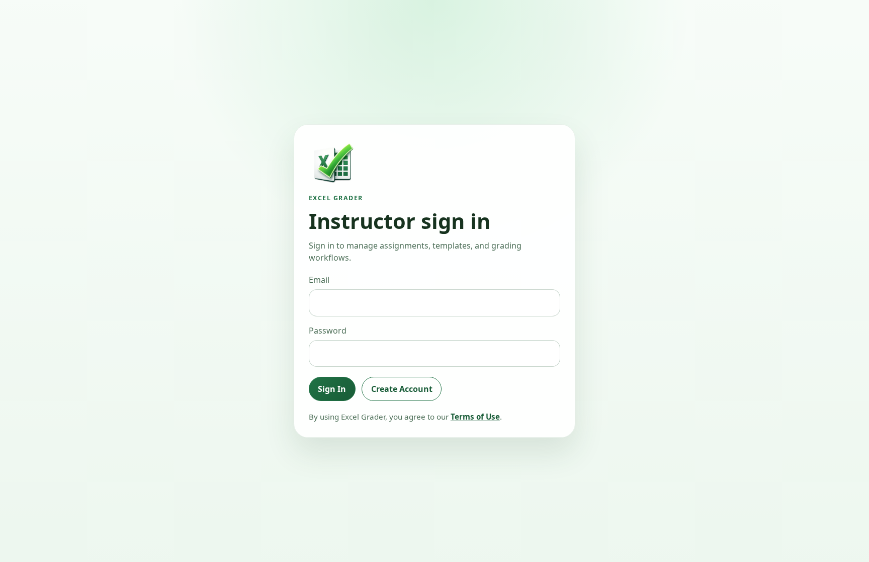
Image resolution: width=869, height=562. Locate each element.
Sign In (332, 388)
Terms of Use (475, 417)
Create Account (401, 388)
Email (319, 279)
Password (327, 330)
